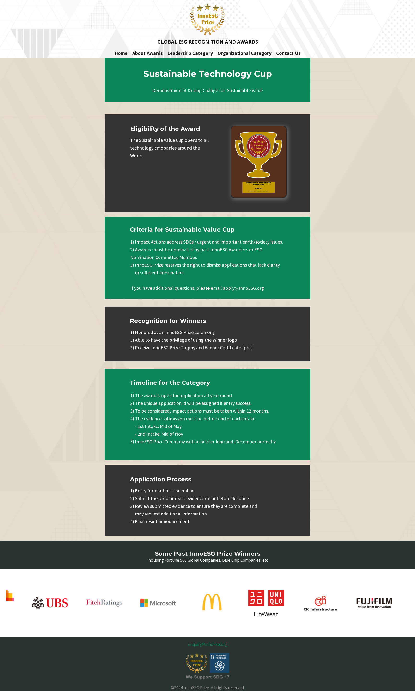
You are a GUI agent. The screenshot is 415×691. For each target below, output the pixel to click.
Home (121, 53)
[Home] (207, 19)
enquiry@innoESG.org (207, 644)
